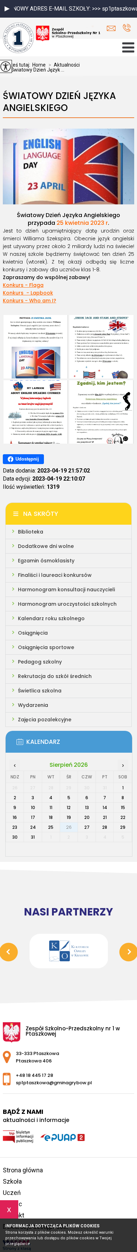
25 (50, 827)
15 (123, 807)
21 (105, 817)
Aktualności (64, 64)
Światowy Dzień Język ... (35, 69)
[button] (7, 9)
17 (33, 817)
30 (15, 837)
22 (122, 817)
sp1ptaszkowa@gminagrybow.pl (113, 28)
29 (122, 827)
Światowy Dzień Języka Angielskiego (59, 102)
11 (51, 807)
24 (33, 827)
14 (105, 807)
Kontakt (13, 1215)
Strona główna (23, 1170)
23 (14, 827)
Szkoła (12, 1181)
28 (104, 827)
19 (69, 817)
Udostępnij (27, 459)
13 (87, 807)
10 (33, 807)
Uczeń (12, 1192)
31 (33, 837)
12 (69, 807)
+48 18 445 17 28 (126, 28)
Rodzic (12, 1204)
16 (15, 817)
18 (51, 817)
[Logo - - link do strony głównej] (52, 38)
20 (87, 817)
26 (69, 827)
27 (87, 827)
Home (39, 64)
